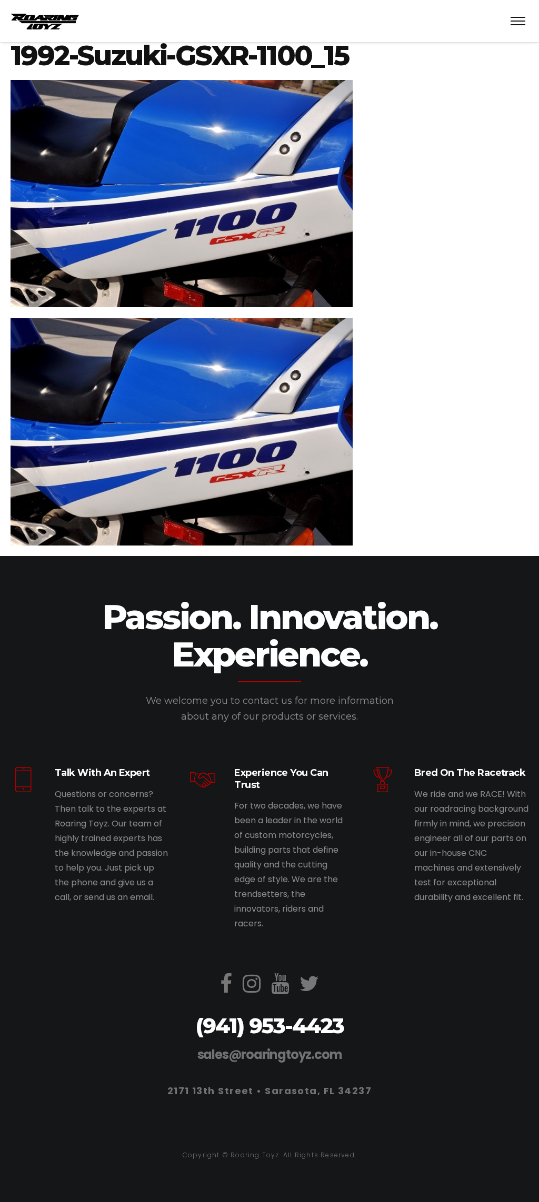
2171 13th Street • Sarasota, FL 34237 (269, 1090)
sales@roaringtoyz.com (269, 1054)
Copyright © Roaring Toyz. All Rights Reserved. (269, 1154)
